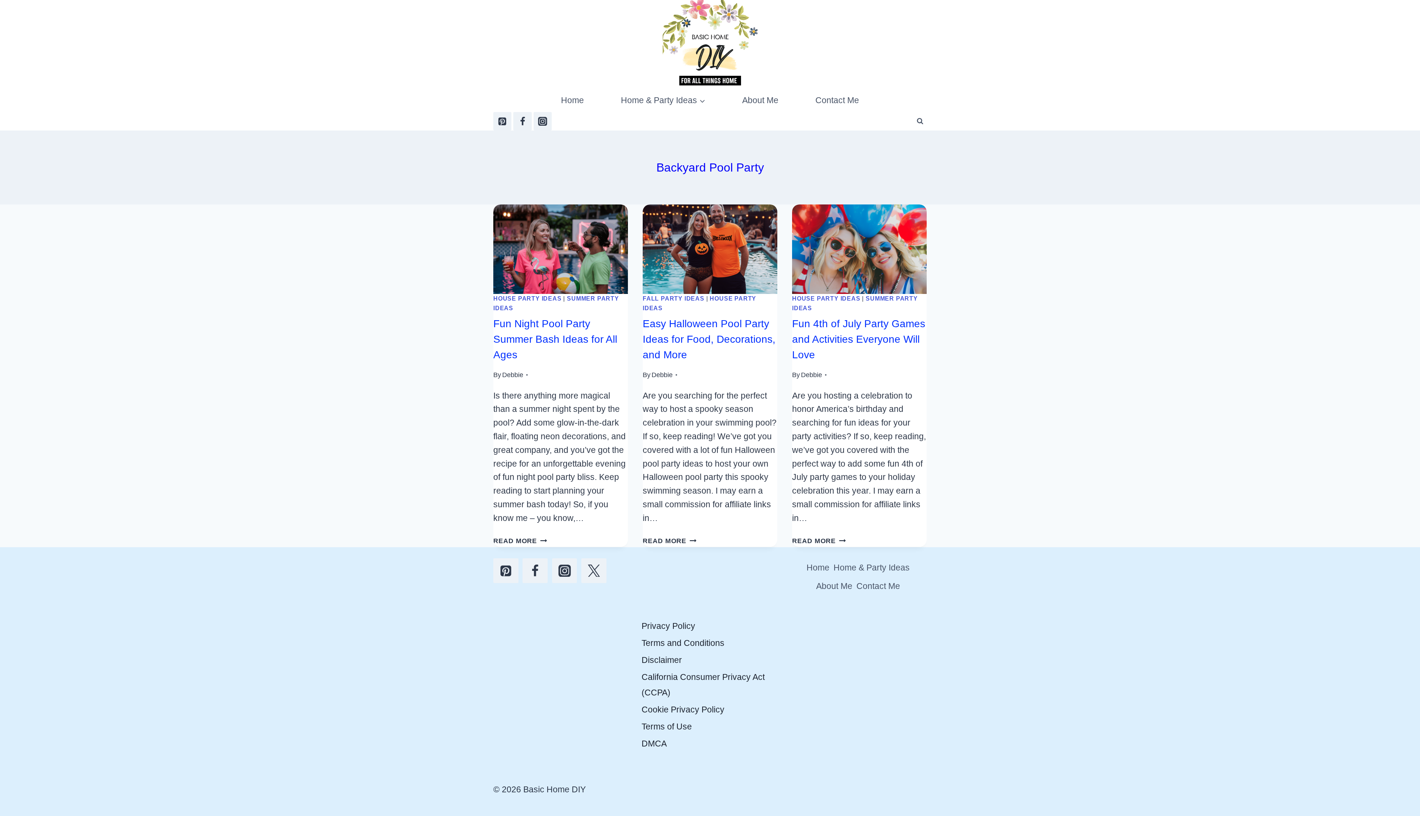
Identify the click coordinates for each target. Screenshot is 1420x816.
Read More (520, 541)
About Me (760, 100)
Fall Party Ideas (673, 298)
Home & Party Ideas (872, 567)
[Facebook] (522, 121)
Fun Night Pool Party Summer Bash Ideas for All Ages (555, 339)
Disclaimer (662, 660)
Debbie (512, 375)
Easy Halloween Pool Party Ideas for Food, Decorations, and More (709, 339)
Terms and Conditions (683, 643)
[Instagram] (543, 121)
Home (572, 100)
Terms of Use (667, 726)
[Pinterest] (502, 121)
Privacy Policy (668, 626)
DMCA (654, 743)
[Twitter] (593, 570)
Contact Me (837, 100)
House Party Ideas (527, 298)
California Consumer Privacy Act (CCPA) (703, 684)
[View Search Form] (920, 121)
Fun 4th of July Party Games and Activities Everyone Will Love (858, 339)
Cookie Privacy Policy (683, 709)
